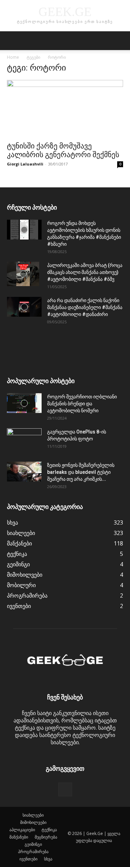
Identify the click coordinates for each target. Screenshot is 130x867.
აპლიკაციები (22, 830)
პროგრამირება (33, 851)
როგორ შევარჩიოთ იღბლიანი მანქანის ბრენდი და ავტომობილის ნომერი (82, 403)
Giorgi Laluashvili (25, 164)
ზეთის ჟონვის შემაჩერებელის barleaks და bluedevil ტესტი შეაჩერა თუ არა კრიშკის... (80, 472)
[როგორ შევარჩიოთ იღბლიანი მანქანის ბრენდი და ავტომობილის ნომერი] (24, 403)
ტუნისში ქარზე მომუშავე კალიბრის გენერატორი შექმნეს (63, 150)
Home (13, 57)
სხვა (48, 859)
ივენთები (28, 859)
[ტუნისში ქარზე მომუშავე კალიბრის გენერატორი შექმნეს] (65, 108)
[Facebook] (65, 789)
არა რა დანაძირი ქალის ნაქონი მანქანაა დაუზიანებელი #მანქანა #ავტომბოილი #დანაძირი (84, 307)
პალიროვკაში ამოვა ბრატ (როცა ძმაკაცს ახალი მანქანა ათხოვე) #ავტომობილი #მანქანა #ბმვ (84, 272)
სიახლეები (33, 815)
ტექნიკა (49, 830)
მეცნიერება (46, 837)
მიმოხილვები (33, 822)
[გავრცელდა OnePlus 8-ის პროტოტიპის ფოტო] (24, 440)
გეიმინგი (33, 844)
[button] (12, 40)
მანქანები (18, 837)
